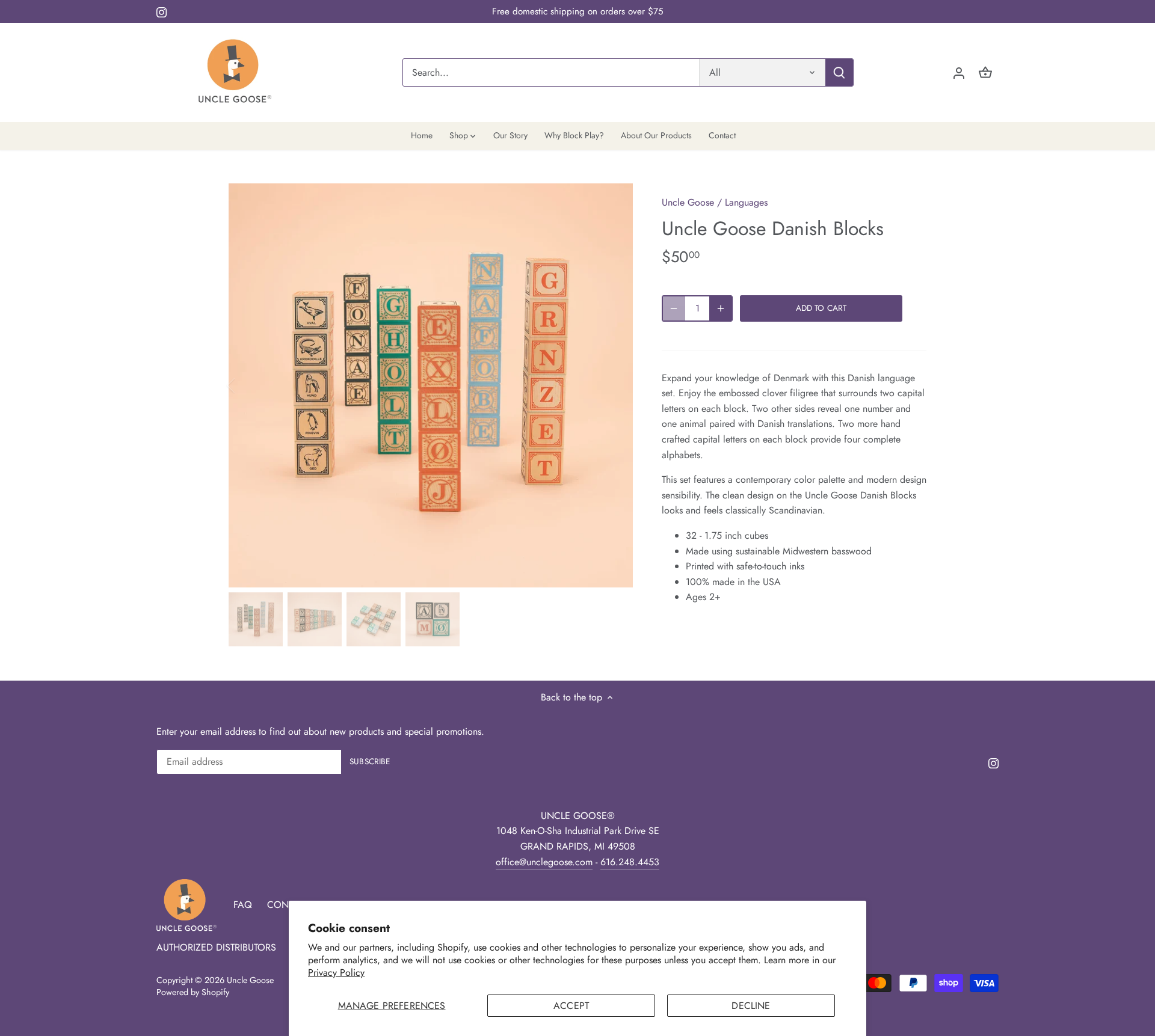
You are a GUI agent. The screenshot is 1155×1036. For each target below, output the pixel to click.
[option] (431, 385)
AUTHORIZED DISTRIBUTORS (216, 947)
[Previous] (247, 385)
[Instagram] (161, 11)
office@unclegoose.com (544, 862)
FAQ (242, 905)
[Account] (959, 72)
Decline (751, 1006)
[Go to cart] (985, 72)
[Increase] (720, 308)
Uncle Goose (688, 202)
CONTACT (288, 905)
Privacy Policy (336, 972)
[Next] (615, 385)
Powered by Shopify (192, 992)
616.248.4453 (629, 862)
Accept (571, 1006)
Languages (746, 202)
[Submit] (839, 72)
